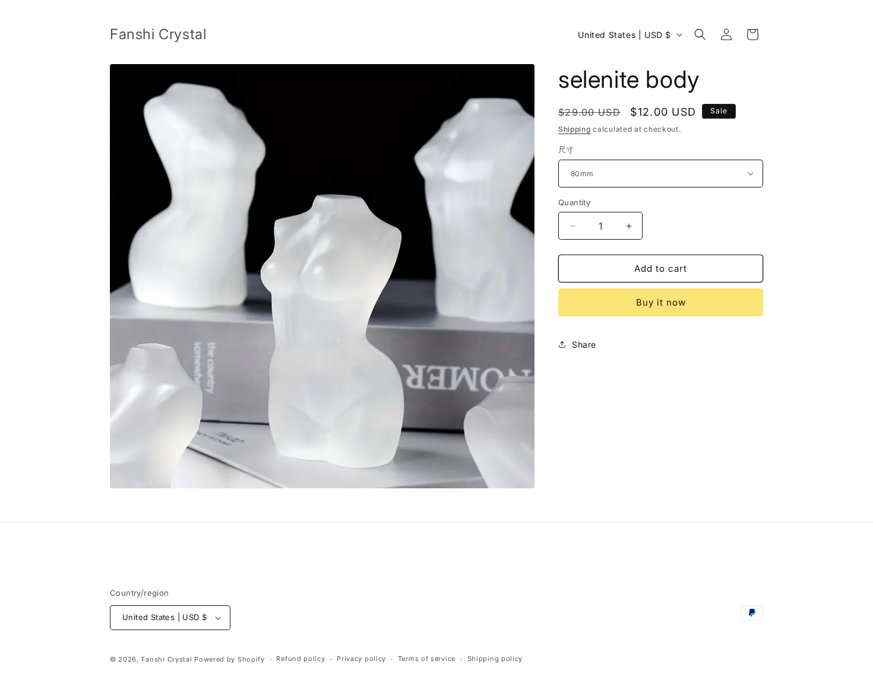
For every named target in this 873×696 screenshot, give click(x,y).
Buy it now (661, 302)
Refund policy (300, 658)
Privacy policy (361, 658)
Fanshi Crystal (166, 659)
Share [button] (584, 344)
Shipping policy (495, 658)
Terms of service (427, 658)
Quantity (574, 202)
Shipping (574, 129)
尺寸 (566, 149)
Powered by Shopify (229, 659)
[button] (700, 34)
